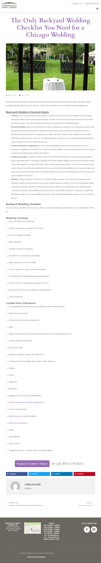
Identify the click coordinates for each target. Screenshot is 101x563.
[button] (97, 8)
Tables (11, 297)
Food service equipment (18, 423)
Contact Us (76, 3)
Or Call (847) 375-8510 (67, 464)
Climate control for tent (18, 283)
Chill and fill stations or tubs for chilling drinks (26, 402)
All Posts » (28, 488)
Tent (10, 269)
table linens (27, 341)
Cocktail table (14, 341)
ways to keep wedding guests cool (51, 183)
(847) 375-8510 (92, 3)
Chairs (11, 228)
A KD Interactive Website (36, 557)
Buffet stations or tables (18, 416)
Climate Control (15, 320)
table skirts (22, 334)
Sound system (14, 444)
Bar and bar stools (16, 348)
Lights (11, 262)
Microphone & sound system (20, 256)
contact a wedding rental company (25, 208)
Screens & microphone (17, 409)
